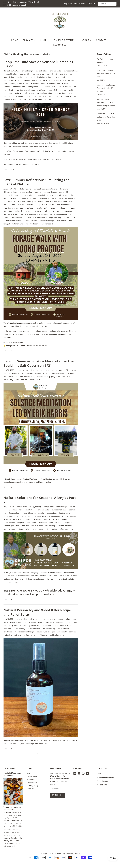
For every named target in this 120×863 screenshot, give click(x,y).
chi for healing (41, 71)
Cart (93, 4)
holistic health (24, 83)
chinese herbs (55, 71)
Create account (79, 4)
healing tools (9, 80)
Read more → (9, 169)
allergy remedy (35, 506)
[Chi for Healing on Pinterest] (79, 774)
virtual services (31, 220)
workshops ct (50, 99)
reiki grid (61, 376)
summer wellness (18, 217)
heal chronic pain (62, 77)
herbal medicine (38, 80)
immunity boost (55, 83)
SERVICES (28, 40)
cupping (37, 192)
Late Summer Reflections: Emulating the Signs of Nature (36, 182)
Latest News (9, 768)
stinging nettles (24, 529)
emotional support (11, 195)
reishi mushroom (46, 522)
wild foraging (17, 224)
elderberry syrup (38, 74)
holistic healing (10, 83)
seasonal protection (44, 93)
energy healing (27, 195)
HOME (14, 40)
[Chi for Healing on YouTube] (87, 774)
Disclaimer (30, 789)
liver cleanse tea (64, 86)
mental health (42, 208)
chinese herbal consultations (45, 189)
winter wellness (35, 99)
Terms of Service (32, 782)
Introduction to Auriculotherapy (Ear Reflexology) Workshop (106, 102)
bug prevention (64, 619)
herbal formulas (23, 80)
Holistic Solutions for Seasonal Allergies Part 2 (40, 500)
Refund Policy (32, 779)
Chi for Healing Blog (16, 54)
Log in (66, 4)
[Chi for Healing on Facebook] (74, 774)
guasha (19, 77)
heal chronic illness (45, 77)
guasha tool (30, 77)
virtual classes (69, 217)
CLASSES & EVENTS (64, 40)
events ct (63, 74)
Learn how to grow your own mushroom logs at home (106, 73)
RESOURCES (60, 45)
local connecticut (63, 205)
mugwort (20, 522)
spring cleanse (9, 529)
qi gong (63, 90)
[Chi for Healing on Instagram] (83, 774)
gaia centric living (29, 198)
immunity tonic (19, 86)
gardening (43, 198)
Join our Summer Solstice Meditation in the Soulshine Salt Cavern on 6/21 (39, 363)
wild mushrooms (19, 99)
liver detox (55, 519)
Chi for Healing (59, 853)
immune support (39, 83)
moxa (53, 208)
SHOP (43, 40)
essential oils (52, 74)
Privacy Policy (32, 776)
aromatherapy (27, 71)
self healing (31, 214)
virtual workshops (47, 220)
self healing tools (19, 96)
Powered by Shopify (73, 853)
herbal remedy (53, 80)
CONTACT (101, 40)
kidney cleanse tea (35, 86)
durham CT (24, 74)
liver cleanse (50, 86)
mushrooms (62, 208)
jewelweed (8, 632)
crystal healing (11, 74)
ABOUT (86, 40)
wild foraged (66, 96)
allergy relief (22, 506)
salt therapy (29, 93)
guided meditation (66, 198)
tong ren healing (54, 217)
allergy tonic (49, 506)
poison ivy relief (43, 632)
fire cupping (14, 513)
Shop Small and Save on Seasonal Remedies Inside (38, 64)
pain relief (53, 90)
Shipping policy (32, 786)
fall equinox (63, 195)
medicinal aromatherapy (25, 90)
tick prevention (39, 217)
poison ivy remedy (59, 632)
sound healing (35, 96)
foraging (16, 198)
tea (44, 96)
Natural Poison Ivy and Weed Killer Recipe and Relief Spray (37, 612)
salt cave (18, 93)
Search (29, 773)
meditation (41, 90)
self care (7, 214)
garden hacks (34, 625)
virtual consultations (14, 220)
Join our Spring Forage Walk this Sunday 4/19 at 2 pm (106, 88)
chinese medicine (71, 71)
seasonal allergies (62, 522)
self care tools (60, 93)
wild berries (53, 96)
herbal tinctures (68, 80)
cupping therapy (50, 192)
